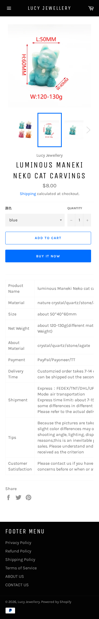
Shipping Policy (20, 559)
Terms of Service (21, 567)
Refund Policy (18, 550)
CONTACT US (17, 584)
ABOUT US (14, 576)
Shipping (28, 193)
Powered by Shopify (56, 602)
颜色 (8, 208)
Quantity (74, 208)
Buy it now (48, 256)
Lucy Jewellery (49, 8)
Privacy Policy (18, 542)
